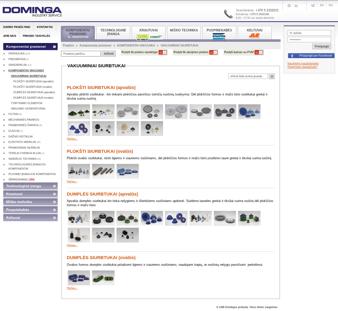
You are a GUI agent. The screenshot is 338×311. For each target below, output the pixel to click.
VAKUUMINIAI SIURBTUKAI (28, 75)
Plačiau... (72, 138)
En (322, 5)
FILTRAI (15, 113)
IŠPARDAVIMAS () (21, 179)
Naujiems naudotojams (303, 63)
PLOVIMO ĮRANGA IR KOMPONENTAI (32, 174)
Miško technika (19, 202)
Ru (331, 5)
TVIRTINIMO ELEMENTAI (26, 103)
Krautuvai (14, 194)
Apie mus (9, 35)
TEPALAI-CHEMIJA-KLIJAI (26, 153)
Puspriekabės (17, 210)
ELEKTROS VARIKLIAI (24, 141)
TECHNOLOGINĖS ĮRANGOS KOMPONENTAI (27, 166)
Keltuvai (13, 218)
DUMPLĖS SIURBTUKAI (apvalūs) (102, 194)
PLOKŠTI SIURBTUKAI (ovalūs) (100, 151)
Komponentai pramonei (96, 45)
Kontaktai (45, 26)
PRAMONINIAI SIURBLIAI (24, 147)
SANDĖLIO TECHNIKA (24, 158)
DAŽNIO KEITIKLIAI (20, 136)
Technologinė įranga (23, 186)
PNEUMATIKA (18, 59)
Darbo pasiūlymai (16, 26)
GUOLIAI (15, 130)
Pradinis (69, 45)
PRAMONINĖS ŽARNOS (25, 125)
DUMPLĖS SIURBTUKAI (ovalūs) (101, 257)
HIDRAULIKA (19, 53)
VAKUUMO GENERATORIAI (28, 108)
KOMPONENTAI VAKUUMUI (136, 45)
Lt (313, 5)
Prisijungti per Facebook (315, 55)
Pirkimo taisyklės (36, 35)
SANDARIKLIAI (19, 64)
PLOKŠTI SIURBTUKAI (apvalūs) (101, 87)
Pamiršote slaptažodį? (302, 67)
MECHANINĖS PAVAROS (23, 119)
